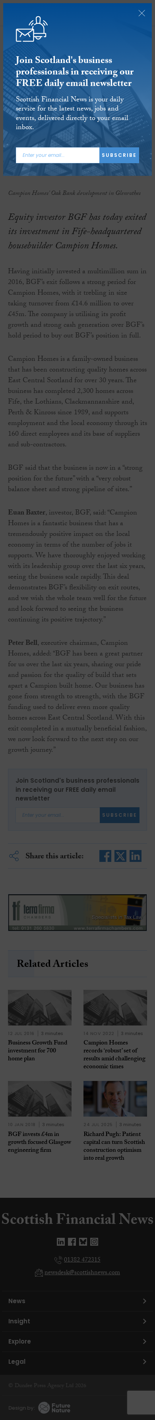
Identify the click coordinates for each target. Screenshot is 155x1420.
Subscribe (119, 155)
